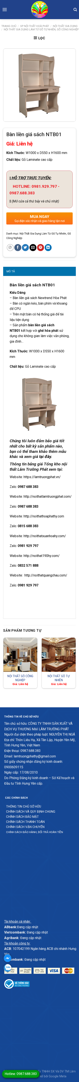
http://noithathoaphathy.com (44, 516)
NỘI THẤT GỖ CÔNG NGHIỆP (20, 678)
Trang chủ (8, 26)
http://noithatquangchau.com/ (45, 575)
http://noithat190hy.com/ (42, 556)
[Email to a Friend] (32, 247)
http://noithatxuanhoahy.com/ (45, 536)
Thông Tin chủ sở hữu (23, 806)
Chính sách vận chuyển (25, 827)
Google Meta (57, 1076)
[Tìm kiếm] (75, 9)
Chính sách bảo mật (22, 817)
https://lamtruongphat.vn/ (42, 477)
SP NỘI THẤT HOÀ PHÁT (34, 26)
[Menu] (4, 9)
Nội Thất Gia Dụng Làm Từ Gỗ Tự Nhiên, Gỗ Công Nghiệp (41, 29)
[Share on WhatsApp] (10, 247)
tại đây (45, 456)
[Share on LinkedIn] (48, 247)
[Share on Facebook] (17, 247)
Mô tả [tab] (11, 271)
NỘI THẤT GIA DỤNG (65, 26)
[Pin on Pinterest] (40, 247)
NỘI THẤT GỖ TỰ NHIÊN (59, 678)
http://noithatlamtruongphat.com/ (48, 496)
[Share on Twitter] (25, 247)
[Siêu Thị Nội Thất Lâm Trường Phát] (39, 9)
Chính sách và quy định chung (30, 812)
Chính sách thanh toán (25, 822)
